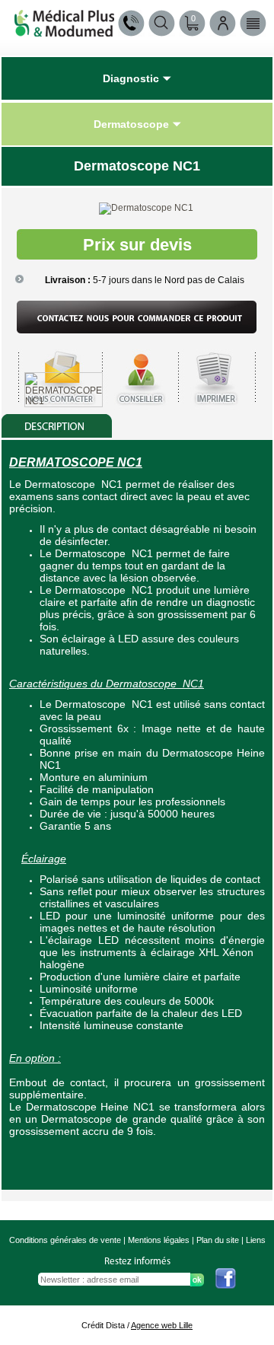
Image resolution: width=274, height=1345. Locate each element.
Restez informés (137, 1262)
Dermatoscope (131, 124)
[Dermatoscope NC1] (146, 207)
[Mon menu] (253, 23)
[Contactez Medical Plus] (131, 23)
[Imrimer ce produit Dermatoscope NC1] (217, 408)
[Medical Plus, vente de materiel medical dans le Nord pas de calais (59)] (64, 32)
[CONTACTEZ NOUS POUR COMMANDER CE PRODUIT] (137, 330)
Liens (256, 1240)
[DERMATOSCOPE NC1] (63, 401)
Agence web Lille (162, 1325)
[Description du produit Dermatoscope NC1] (57, 434)
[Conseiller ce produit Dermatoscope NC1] (140, 408)
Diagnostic (131, 78)
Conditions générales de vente (65, 1240)
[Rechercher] (161, 23)
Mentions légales (159, 1240)
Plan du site (217, 1240)
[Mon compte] (222, 23)
